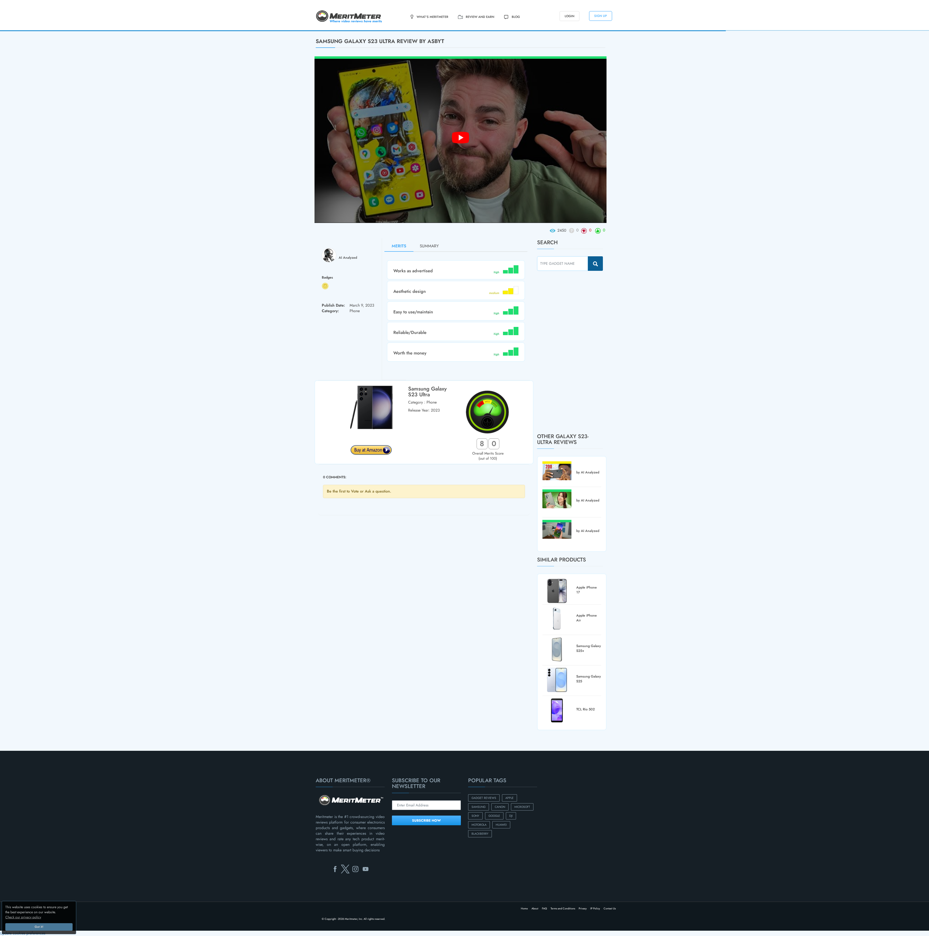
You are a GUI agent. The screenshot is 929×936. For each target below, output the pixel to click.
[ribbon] (60, 30)
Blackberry (480, 834)
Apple (509, 798)
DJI (511, 816)
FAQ (544, 908)
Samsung (479, 807)
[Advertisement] (573, 351)
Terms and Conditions (563, 908)
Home (524, 908)
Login (569, 16)
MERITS (399, 246)
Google (494, 816)
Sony (475, 816)
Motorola (479, 825)
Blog (516, 17)
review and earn (480, 17)
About (535, 908)
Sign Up (600, 16)
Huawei (501, 825)
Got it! (39, 927)
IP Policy (595, 908)
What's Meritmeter (432, 17)
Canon (500, 807)
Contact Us (610, 908)
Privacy (583, 908)
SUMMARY (429, 246)
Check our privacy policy (23, 917)
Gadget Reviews (484, 798)
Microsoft (522, 807)
